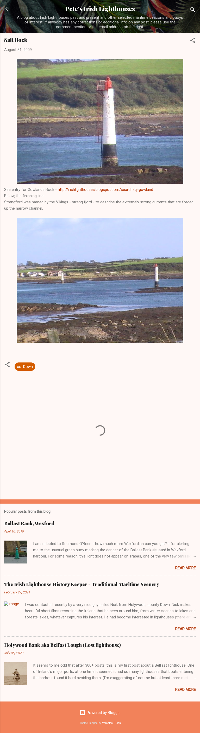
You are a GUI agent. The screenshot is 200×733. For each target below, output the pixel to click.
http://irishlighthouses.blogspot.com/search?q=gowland (105, 189)
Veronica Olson (111, 723)
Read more (185, 568)
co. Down (25, 366)
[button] (193, 41)
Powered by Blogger (103, 712)
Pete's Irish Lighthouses (100, 9)
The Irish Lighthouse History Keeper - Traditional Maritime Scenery (81, 584)
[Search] (193, 10)
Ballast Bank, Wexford (29, 523)
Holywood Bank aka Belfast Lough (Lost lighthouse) (62, 645)
